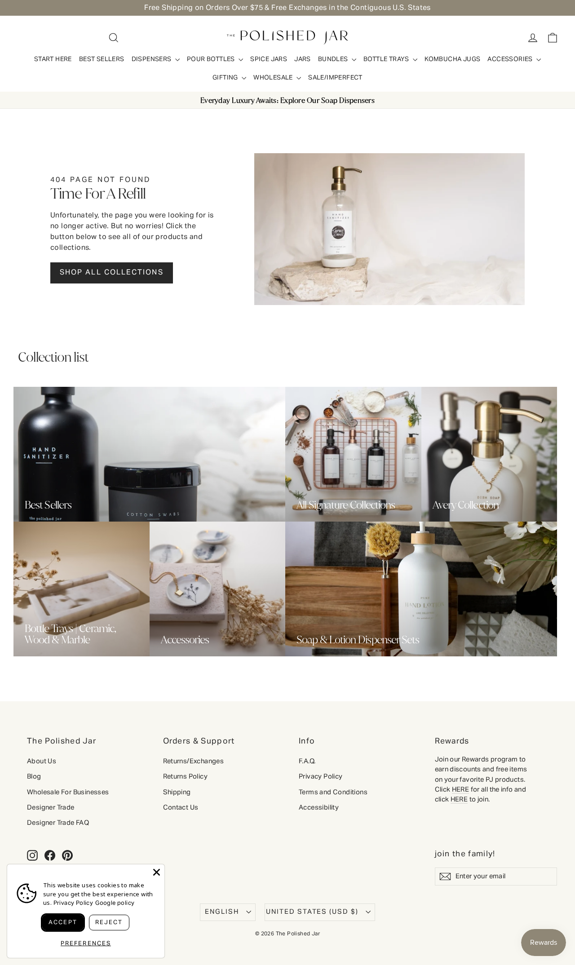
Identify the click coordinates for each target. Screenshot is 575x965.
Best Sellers (101, 59)
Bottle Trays (387, 59)
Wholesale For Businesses (68, 792)
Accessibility (319, 807)
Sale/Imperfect (335, 78)
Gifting (225, 78)
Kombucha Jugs (452, 59)
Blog (34, 776)
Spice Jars (268, 59)
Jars (302, 59)
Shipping (177, 792)
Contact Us (181, 807)
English (222, 911)
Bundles (333, 59)
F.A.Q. (307, 761)
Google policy (114, 903)
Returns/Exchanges (193, 761)
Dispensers (152, 59)
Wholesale (273, 78)
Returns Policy (185, 776)
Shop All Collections (112, 272)
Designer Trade (51, 807)
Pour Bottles (211, 59)
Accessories (510, 59)
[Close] (156, 872)
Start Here (53, 59)
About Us (41, 761)
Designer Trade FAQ (58, 822)
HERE (460, 789)
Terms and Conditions (333, 792)
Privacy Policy (321, 776)
